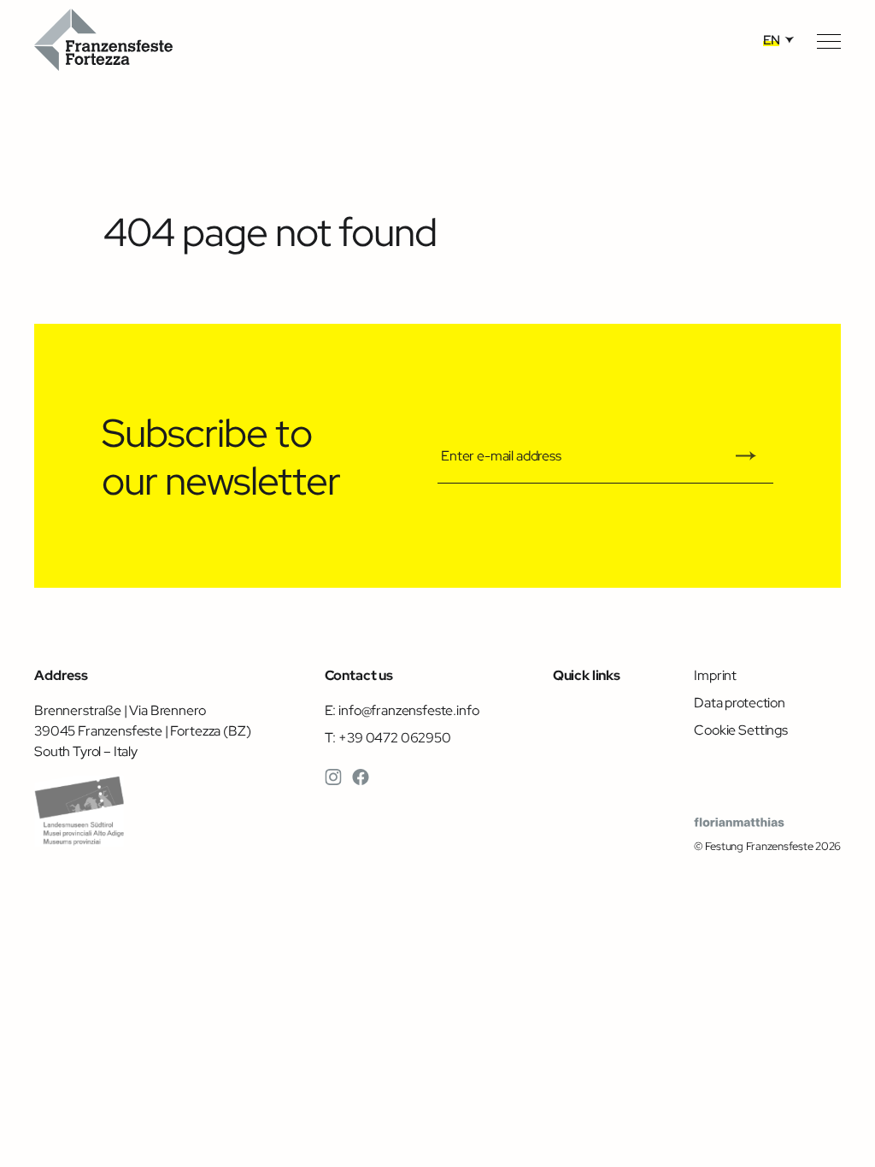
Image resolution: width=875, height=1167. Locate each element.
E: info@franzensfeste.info (402, 709)
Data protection (739, 702)
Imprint (715, 674)
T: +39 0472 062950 (388, 737)
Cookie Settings (741, 729)
